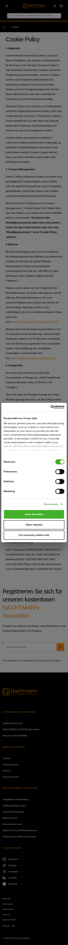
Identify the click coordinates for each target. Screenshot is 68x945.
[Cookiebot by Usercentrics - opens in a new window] (50, 407)
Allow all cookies (34, 514)
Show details (51, 504)
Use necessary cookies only (34, 535)
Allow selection (34, 524)
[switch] (59, 471)
